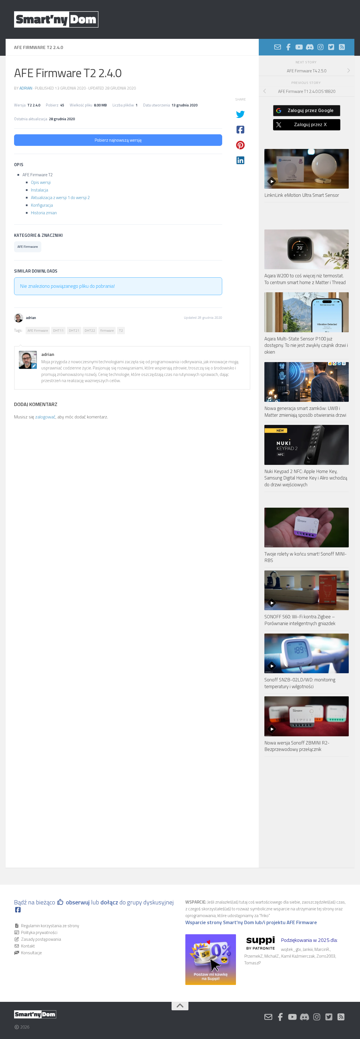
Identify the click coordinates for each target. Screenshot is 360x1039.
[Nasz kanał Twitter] (331, 47)
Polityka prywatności (39, 932)
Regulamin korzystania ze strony (50, 925)
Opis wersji (41, 182)
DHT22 (90, 330)
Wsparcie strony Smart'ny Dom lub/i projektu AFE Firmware (251, 922)
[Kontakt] (277, 47)
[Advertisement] (306, 812)
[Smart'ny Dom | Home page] (56, 19)
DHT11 (58, 330)
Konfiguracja (42, 205)
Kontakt (28, 946)
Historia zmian (44, 212)
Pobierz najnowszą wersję (118, 140)
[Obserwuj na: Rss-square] (342, 47)
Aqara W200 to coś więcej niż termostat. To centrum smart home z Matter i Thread (305, 279)
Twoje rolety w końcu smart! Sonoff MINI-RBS (305, 557)
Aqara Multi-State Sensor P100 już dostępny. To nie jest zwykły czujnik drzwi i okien (306, 345)
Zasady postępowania (41, 939)
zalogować (45, 416)
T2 (121, 330)
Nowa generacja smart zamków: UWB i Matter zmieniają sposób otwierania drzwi (305, 412)
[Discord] (309, 47)
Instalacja (39, 190)
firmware (107, 330)
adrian (25, 88)
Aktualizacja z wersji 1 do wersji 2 (60, 197)
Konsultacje (31, 952)
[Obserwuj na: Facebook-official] (288, 47)
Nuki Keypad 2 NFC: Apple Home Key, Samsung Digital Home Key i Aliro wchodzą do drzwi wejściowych (305, 478)
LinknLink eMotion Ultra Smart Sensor (301, 195)
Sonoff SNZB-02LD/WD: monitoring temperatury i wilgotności (299, 683)
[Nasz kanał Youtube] (299, 47)
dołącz (110, 902)
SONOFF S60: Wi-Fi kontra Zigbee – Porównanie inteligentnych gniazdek (300, 620)
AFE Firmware (27, 246)
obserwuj (77, 902)
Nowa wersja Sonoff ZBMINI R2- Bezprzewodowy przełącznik (297, 746)
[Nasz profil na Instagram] (320, 47)
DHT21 (74, 330)
